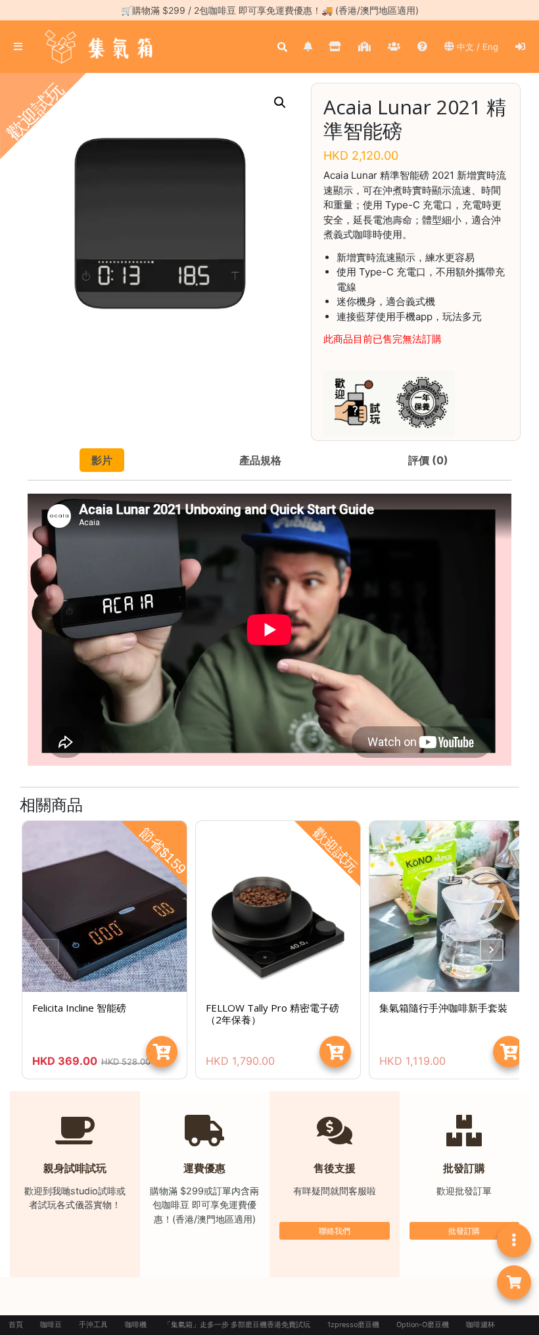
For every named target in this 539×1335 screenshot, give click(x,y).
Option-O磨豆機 (422, 1325)
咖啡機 (136, 1325)
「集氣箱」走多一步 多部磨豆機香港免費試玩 (237, 1325)
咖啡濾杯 (480, 1325)
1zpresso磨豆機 (353, 1325)
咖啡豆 (51, 1325)
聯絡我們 (334, 1231)
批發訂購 (464, 1231)
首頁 (16, 1325)
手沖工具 (93, 1325)
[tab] (102, 460)
